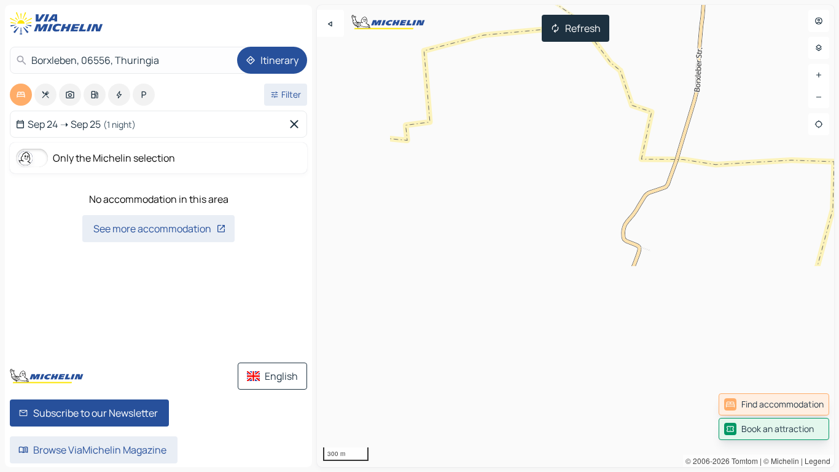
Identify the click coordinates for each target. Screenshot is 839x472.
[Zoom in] (818, 75)
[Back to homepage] (59, 23)
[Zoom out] (818, 97)
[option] (21, 95)
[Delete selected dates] (296, 124)
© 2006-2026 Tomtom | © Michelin (742, 460)
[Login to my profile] (818, 21)
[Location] (818, 124)
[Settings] (818, 48)
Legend (817, 460)
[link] (774, 404)
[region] (575, 236)
